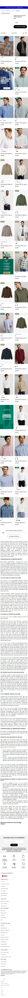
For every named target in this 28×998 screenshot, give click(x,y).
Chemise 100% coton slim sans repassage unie (12, 215)
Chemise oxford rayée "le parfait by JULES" (11, 338)
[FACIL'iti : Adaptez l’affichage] (4, 876)
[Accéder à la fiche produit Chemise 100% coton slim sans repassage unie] (21, 138)
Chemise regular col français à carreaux (10, 245)
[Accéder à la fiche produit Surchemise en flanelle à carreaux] (21, 261)
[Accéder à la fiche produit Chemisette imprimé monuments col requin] (6, 46)
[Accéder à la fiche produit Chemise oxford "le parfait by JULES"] (21, 77)
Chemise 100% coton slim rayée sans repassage (12, 491)
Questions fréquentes (4, 893)
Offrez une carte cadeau (5, 952)
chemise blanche (5, 604)
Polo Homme (3, 915)
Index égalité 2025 (4, 944)
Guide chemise (3, 966)
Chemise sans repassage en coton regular (10, 153)
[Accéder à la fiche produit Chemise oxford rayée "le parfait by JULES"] (21, 107)
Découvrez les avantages (5, 901)
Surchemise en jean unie (6, 522)
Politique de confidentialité (5, 985)
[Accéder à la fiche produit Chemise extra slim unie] (21, 415)
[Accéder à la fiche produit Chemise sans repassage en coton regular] (6, 138)
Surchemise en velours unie (21, 307)
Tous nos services (4, 895)
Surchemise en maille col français (8, 184)
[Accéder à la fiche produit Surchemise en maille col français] (6, 169)
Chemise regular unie (20, 522)
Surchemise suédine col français (8, 307)
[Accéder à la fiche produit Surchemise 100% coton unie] (21, 46)
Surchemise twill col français (7, 368)
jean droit (3, 679)
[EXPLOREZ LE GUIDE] (6, 78)
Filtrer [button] (4, 33)
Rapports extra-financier (5, 937)
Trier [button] (26, 33)
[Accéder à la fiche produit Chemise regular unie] (21, 507)
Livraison (2, 881)
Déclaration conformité (4, 939)
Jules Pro (2, 925)
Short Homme (3, 910)
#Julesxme (2, 981)
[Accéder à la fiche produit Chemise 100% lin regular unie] (21, 169)
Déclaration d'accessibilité (5, 946)
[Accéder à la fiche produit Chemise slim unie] (6, 384)
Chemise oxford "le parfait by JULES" (9, 122)
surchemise (5, 596)
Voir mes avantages (4, 903)
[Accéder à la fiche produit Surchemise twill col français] (6, 353)
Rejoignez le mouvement (5, 930)
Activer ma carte (3, 954)
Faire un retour (3, 886)
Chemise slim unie (5, 399)
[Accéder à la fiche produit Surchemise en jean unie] (6, 507)
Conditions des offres (4, 983)
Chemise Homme (3, 917)
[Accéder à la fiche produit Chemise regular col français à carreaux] (6, 230)
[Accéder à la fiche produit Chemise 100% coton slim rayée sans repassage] (6, 476)
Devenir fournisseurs (4, 932)
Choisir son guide (4, 961)
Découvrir (3, 975)
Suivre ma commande (4, 888)
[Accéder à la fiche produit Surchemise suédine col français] (6, 292)
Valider (14, 845)
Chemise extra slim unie (20, 430)
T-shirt (8, 595)
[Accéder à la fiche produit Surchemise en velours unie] (21, 292)
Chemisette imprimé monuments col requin (10, 61)
